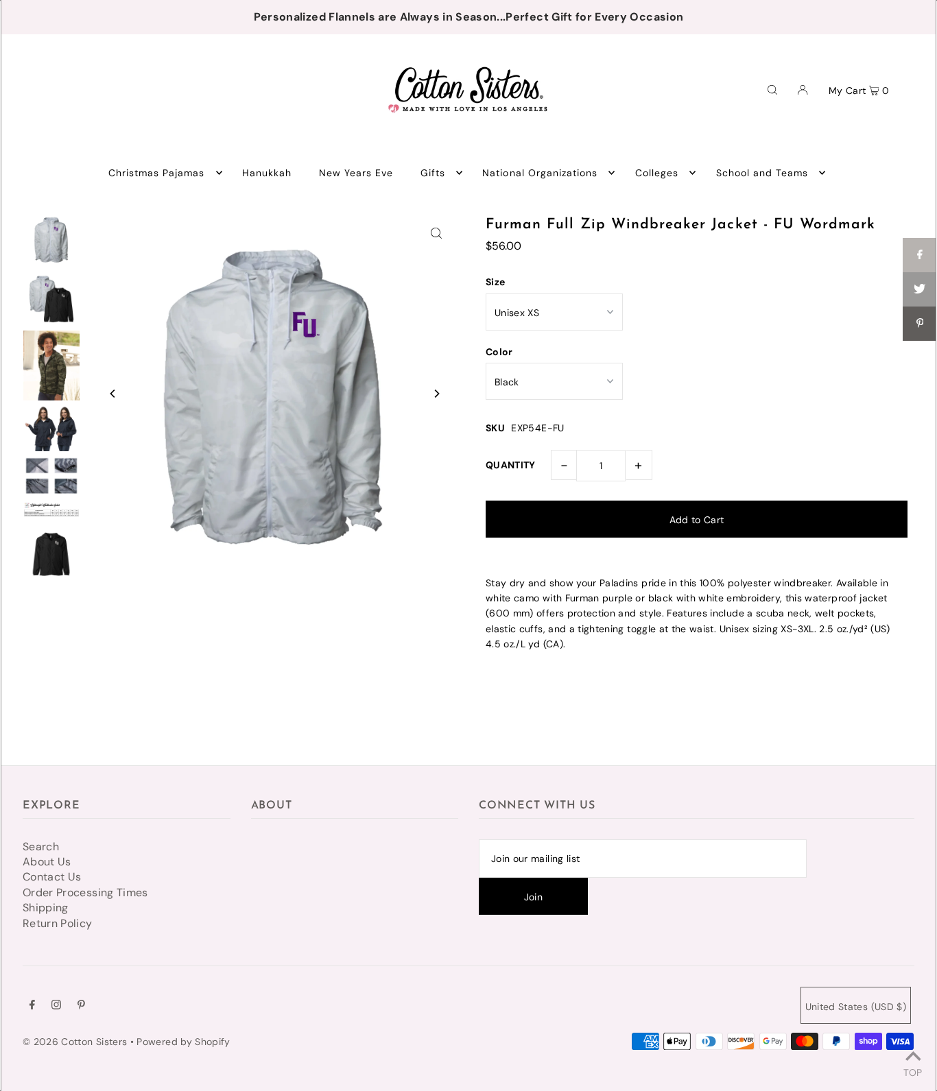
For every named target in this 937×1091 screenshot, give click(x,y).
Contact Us (52, 877)
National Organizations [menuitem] (539, 173)
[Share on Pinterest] (920, 324)
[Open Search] (772, 89)
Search (41, 846)
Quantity (511, 465)
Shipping (46, 907)
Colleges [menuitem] (656, 173)
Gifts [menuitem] (432, 173)
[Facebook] (32, 1006)
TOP (912, 1071)
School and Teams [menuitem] (762, 173)
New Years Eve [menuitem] (356, 173)
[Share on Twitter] (920, 289)
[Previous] (113, 394)
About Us (47, 861)
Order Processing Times (85, 892)
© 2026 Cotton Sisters (75, 1041)
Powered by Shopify (183, 1041)
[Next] (436, 394)
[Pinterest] (81, 1006)
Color (499, 352)
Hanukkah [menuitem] (267, 173)
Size (495, 282)
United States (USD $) (855, 1006)
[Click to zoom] (436, 232)
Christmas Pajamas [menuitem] (156, 173)
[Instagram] (56, 1006)
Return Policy (58, 923)
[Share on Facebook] (920, 255)
